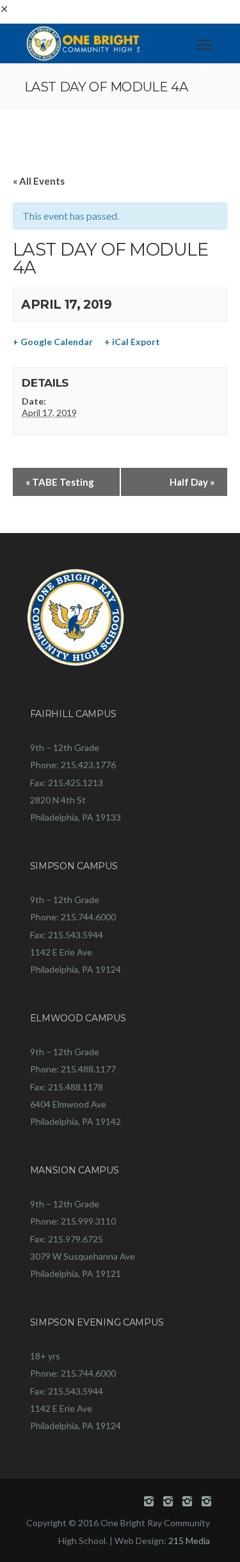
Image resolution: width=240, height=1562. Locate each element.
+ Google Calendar (53, 341)
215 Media (189, 1540)
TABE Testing (60, 482)
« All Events (39, 181)
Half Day (192, 482)
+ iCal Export (132, 341)
